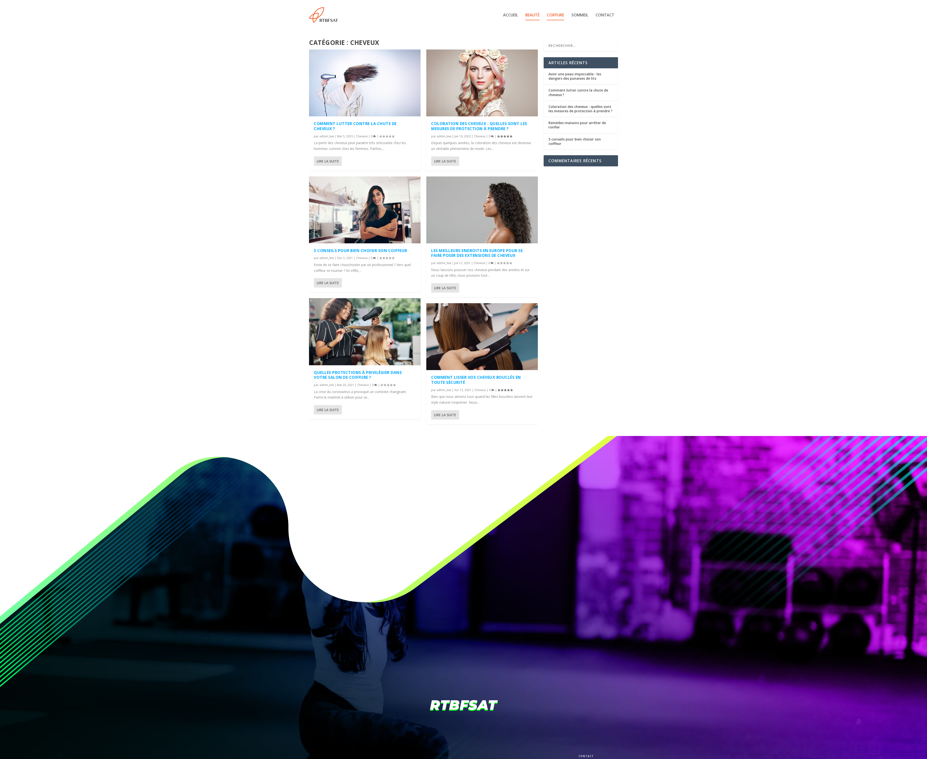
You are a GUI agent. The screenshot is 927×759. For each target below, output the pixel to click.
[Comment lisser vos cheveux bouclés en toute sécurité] (482, 336)
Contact (605, 15)
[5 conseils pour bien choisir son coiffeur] (365, 209)
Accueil (510, 15)
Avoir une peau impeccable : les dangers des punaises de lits (574, 76)
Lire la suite (328, 161)
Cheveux (362, 136)
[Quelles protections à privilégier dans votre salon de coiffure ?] (365, 331)
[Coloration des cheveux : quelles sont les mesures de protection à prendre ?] (482, 82)
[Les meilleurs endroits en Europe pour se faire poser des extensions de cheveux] (482, 209)
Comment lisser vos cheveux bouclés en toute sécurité (476, 380)
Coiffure (555, 15)
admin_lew (326, 136)
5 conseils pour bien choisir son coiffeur (360, 250)
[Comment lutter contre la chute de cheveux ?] (365, 82)
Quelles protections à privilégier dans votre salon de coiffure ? (358, 375)
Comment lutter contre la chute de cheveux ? (355, 126)
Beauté (532, 15)
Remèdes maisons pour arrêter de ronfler (577, 124)
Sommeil (579, 15)
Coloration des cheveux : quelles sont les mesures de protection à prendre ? (479, 126)
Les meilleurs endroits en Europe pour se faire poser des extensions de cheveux (477, 253)
